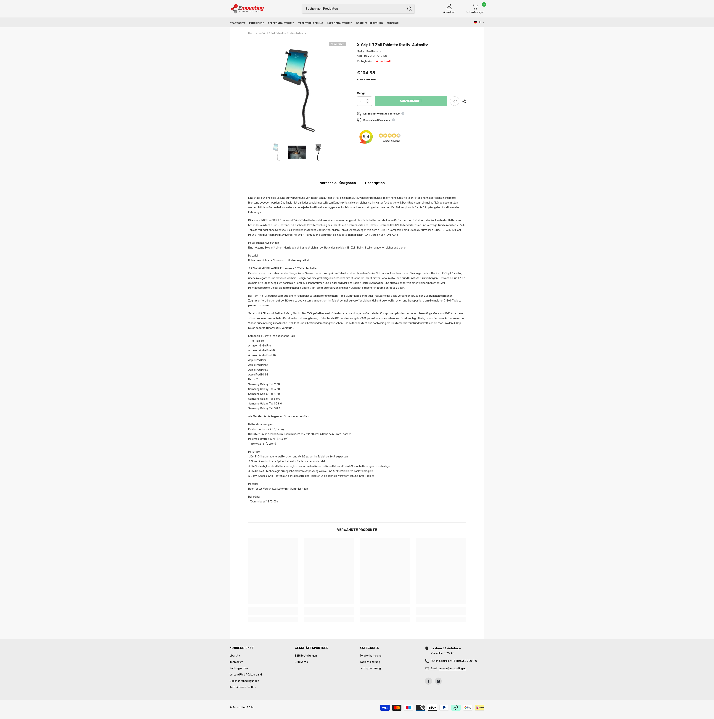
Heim (251, 33)
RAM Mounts (373, 51)
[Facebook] (428, 681)
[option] (297, 91)
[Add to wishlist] (454, 101)
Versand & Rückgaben (338, 183)
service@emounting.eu (452, 668)
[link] (273, 613)
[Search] (358, 8)
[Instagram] (438, 681)
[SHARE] (462, 101)
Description (375, 183)
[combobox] (353, 8)
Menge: (361, 93)
